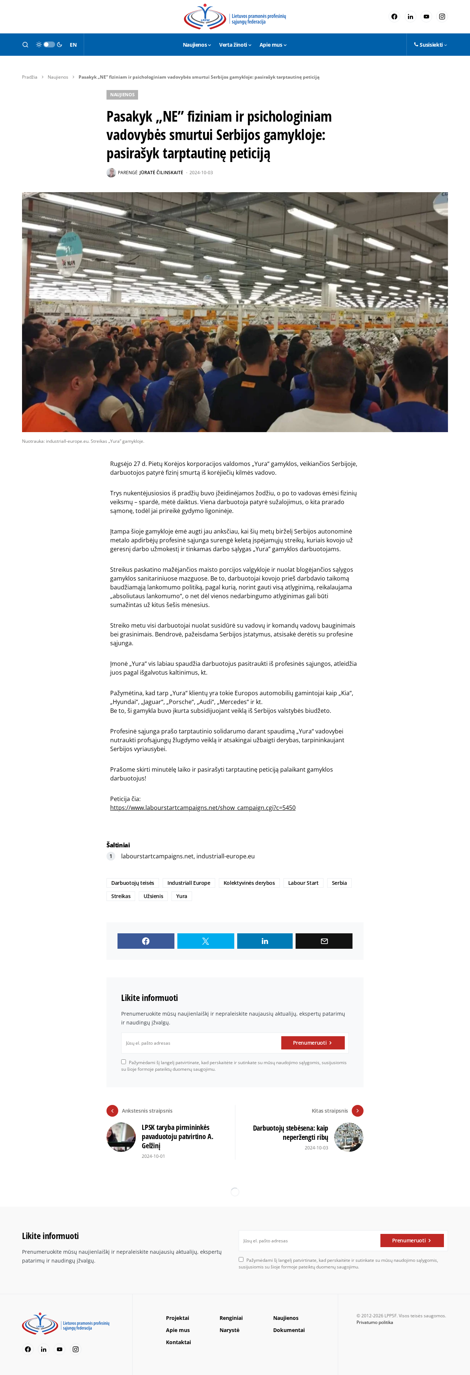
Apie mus (178, 1329)
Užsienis (153, 896)
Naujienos (58, 77)
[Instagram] (442, 16)
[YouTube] (426, 16)
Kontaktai (178, 1342)
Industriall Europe (188, 882)
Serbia (339, 882)
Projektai (177, 1317)
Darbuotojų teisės (132, 882)
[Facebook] (394, 16)
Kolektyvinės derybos (249, 882)
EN (73, 44)
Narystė (229, 1329)
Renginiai (231, 1317)
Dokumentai (289, 1329)
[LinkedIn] (410, 16)
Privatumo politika (375, 1322)
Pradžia (29, 77)
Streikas (120, 896)
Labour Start (303, 882)
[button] (25, 44)
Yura (181, 896)
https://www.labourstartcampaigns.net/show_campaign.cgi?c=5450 (203, 808)
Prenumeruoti (310, 1042)
